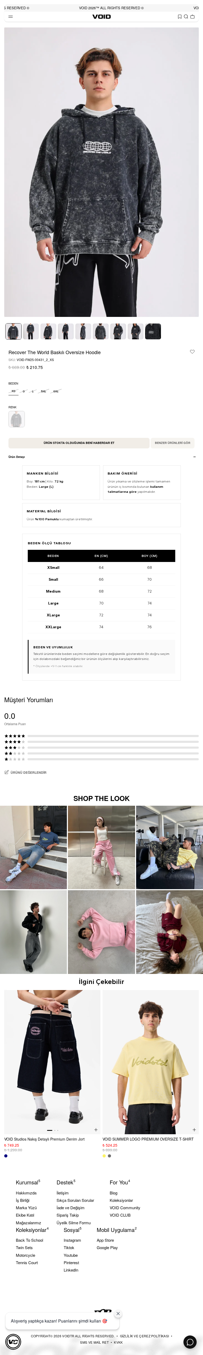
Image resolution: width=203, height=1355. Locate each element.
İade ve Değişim (71, 1207)
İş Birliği (22, 1200)
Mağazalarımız (28, 1222)
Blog (113, 1192)
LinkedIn (71, 1270)
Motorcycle (25, 1255)
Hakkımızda (26, 1192)
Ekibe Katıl (25, 1215)
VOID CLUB (120, 1215)
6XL (55, 391)
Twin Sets (24, 1247)
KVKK (118, 1342)
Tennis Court (27, 1262)
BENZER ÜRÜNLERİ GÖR (172, 443)
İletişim (63, 1192)
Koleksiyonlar (121, 1200)
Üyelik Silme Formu (74, 1222)
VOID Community (125, 1207)
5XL (43, 391)
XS (13, 391)
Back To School (29, 1240)
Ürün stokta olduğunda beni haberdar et (79, 443)
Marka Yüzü (26, 1207)
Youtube (71, 1255)
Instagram (72, 1240)
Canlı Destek (190, 1342)
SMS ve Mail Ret (94, 1342)
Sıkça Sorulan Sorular (75, 1200)
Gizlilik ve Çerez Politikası (144, 1336)
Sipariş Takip (68, 1215)
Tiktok (69, 1247)
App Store (105, 1240)
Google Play (107, 1247)
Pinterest (71, 1262)
